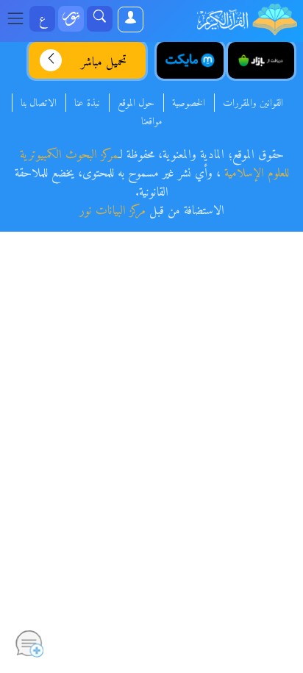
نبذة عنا (87, 103)
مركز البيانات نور (112, 211)
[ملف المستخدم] (129, 19)
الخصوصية (188, 103)
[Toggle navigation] (20, 19)
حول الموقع (136, 103)
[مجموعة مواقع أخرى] (71, 19)
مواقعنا (151, 122)
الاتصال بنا (39, 103)
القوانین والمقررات (253, 103)
